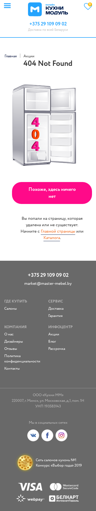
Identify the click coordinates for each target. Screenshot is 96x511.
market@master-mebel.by (48, 284)
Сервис (55, 301)
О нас (9, 334)
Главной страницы (58, 231)
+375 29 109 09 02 (48, 275)
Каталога (51, 238)
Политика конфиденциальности (22, 358)
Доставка (55, 308)
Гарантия (55, 316)
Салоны (10, 308)
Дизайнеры (13, 341)
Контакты (12, 368)
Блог (52, 341)
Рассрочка (56, 348)
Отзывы (10, 348)
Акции (53, 334)
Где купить (15, 301)
